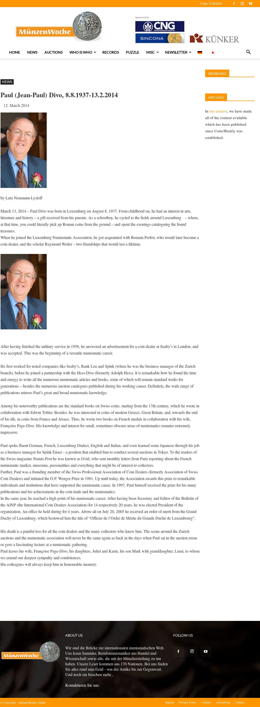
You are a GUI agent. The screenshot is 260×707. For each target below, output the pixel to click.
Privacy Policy (188, 702)
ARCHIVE (216, 97)
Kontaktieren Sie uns (82, 685)
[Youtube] (250, 3)
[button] (248, 52)
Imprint (169, 702)
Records (110, 52)
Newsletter (176, 52)
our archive (218, 111)
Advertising (223, 702)
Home (14, 52)
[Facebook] (234, 3)
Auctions (53, 52)
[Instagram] (242, 3)
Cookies (206, 702)
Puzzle (132, 52)
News (32, 52)
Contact (239, 702)
